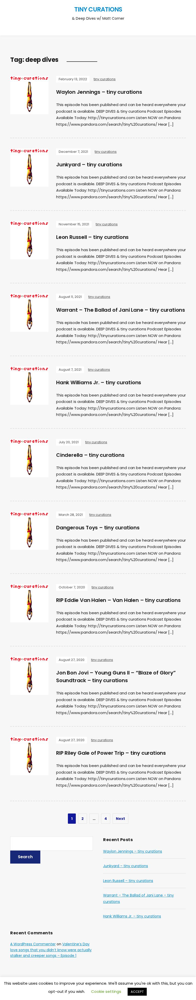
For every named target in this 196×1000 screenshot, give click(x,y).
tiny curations (98, 9)
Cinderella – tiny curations (90, 455)
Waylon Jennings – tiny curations (99, 92)
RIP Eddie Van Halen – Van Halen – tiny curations (118, 600)
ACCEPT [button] (137, 991)
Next (120, 818)
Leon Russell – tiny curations (92, 237)
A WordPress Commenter (33, 944)
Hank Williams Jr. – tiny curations (98, 382)
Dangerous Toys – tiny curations (98, 527)
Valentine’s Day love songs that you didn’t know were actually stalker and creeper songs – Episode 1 (51, 949)
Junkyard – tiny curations (89, 164)
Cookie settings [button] (106, 991)
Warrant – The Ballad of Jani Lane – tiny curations (120, 309)
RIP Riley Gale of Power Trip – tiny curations (111, 753)
